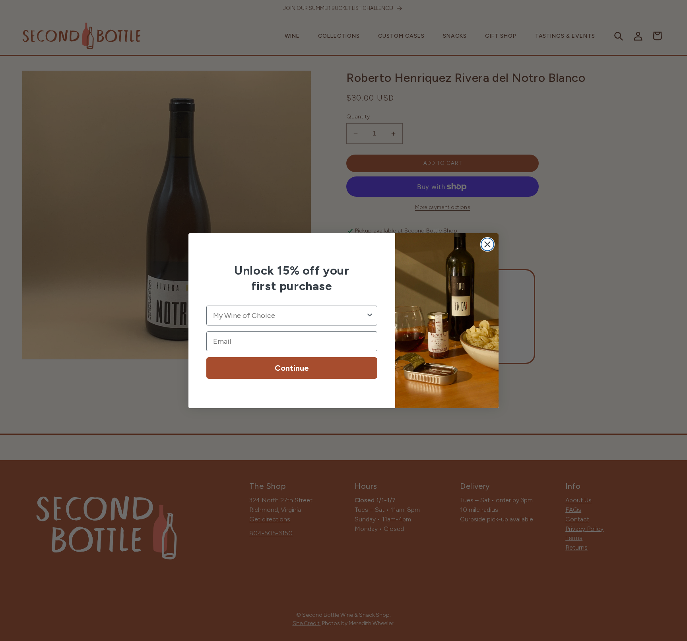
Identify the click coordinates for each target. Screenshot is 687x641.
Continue (292, 368)
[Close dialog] (487, 244)
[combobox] (289, 315)
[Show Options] (370, 315)
